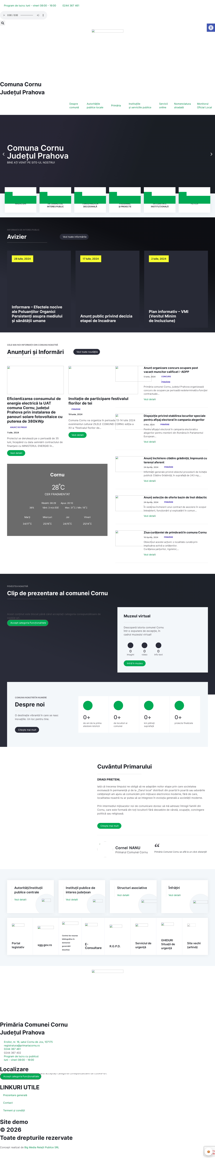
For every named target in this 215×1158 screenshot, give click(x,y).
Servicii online (163, 105)
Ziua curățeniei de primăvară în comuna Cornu (175, 532)
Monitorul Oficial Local (204, 105)
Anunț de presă (18, 427)
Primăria (116, 105)
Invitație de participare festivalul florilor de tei (98, 400)
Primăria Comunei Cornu (34, 1024)
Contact (8, 1102)
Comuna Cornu (20, 84)
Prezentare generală (15, 1095)
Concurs (166, 376)
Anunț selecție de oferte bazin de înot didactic (175, 497)
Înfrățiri (174, 888)
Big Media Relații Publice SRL (41, 1147)
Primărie (75, 409)
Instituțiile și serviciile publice (140, 105)
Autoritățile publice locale (95, 105)
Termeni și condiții (14, 1110)
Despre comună (74, 105)
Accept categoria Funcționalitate (28, 622)
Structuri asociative (132, 888)
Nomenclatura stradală (182, 105)
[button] (2, 23)
